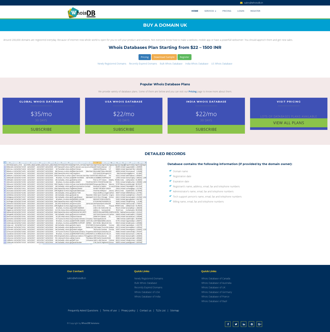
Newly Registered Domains (112, 63)
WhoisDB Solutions (90, 323)
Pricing (226, 10)
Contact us (146, 310)
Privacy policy (128, 310)
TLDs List (161, 310)
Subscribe (41, 129)
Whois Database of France (215, 296)
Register (255, 10)
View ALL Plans (288, 122)
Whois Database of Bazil (214, 301)
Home (194, 10)
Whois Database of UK (213, 287)
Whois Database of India (147, 296)
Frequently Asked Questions (83, 310)
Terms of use (110, 310)
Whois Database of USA (147, 292)
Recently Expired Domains (143, 63)
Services (209, 10)
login (240, 10)
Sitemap (174, 310)
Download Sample (164, 57)
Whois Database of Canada (215, 278)
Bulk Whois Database (171, 63)
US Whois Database (221, 63)
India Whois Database (196, 63)
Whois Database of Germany (216, 292)
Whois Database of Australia (216, 283)
